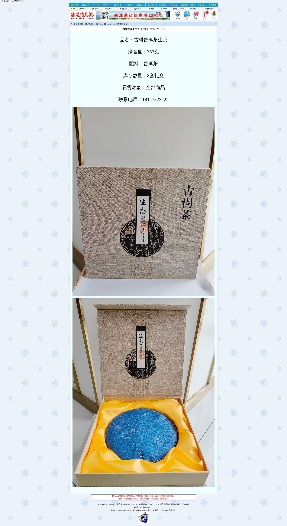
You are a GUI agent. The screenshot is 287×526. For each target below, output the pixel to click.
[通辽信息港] (82, 19)
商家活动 (94, 9)
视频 (193, 5)
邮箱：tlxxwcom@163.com (121, 510)
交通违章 (137, 9)
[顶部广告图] (177, 16)
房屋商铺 (74, 5)
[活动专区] (204, 16)
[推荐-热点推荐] (186, 16)
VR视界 (96, 5)
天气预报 (193, 9)
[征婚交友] (195, 16)
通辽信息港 (209, 9)
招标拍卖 (123, 9)
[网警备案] (143, 522)
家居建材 (212, 5)
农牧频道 (184, 5)
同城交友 (173, 5)
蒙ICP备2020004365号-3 (142, 510)
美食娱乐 (140, 5)
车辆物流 (128, 5)
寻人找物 (151, 5)
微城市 (82, 9)
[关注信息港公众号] (133, 19)
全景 (182, 9)
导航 (214, 18)
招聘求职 (106, 5)
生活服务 (117, 5)
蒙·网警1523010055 (160, 510)
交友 (196, 18)
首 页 (73, 9)
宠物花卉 (201, 5)
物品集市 (85, 5)
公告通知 (108, 9)
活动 (205, 18)
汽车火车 (164, 9)
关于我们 (172, 510)
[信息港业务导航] (213, 16)
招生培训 (162, 5)
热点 (187, 18)
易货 (98, 24)
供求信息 (89, 24)
